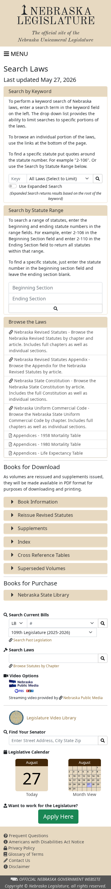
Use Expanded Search (40, 186)
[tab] (55, 502)
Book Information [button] (37, 502)
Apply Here (58, 816)
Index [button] (23, 542)
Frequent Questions (28, 835)
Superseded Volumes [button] (41, 568)
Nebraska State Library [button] (43, 595)
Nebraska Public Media (83, 697)
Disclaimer (19, 866)
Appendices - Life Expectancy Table (47, 453)
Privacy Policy (21, 848)
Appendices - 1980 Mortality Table (46, 444)
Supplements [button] (32, 528)
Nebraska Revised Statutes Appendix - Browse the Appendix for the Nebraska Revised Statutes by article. (49, 366)
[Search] (97, 178)
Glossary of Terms (25, 854)
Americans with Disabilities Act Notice (46, 842)
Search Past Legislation (32, 640)
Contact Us (19, 860)
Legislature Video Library (42, 720)
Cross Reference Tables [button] (43, 555)
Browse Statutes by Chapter (36, 665)
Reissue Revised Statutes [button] (45, 515)
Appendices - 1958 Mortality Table (46, 435)
